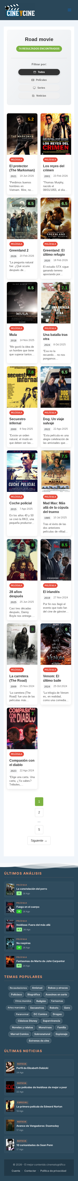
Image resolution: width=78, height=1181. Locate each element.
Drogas (57, 1014)
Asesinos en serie (56, 994)
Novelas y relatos (22, 1027)
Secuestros (37, 1007)
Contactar (30, 1170)
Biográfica (33, 994)
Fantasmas (57, 1000)
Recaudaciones (18, 987)
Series (41, 87)
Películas (41, 80)
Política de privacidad (53, 1170)
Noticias (41, 95)
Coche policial (20, 503)
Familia (61, 1027)
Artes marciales (16, 1007)
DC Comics (40, 1014)
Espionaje (61, 1034)
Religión (41, 1001)
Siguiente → (39, 840)
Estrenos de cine (39, 1040)
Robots (54, 1007)
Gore (67, 1007)
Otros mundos (23, 1000)
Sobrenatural (42, 1034)
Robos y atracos (58, 987)
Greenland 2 (18, 250)
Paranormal (22, 1014)
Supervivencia (51, 1020)
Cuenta (16, 1170)
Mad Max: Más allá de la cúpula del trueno (55, 507)
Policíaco (16, 994)
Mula (13, 334)
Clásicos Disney (27, 1020)
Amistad (37, 987)
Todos (41, 72)
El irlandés (51, 592)
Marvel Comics (20, 1034)
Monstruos (45, 1027)
